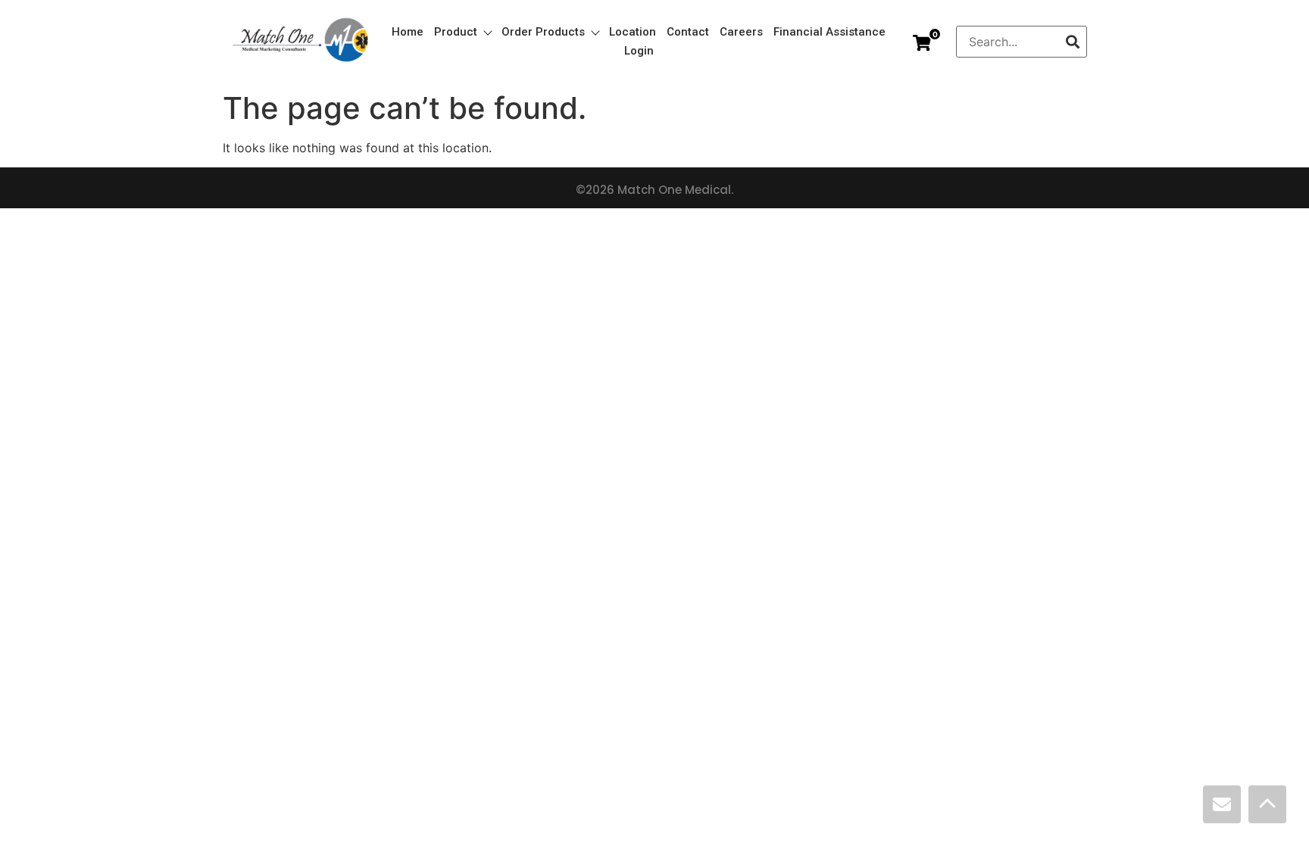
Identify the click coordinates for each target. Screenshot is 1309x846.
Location (632, 32)
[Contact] (1222, 804)
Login (639, 51)
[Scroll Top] (1267, 804)
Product (455, 32)
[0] (922, 43)
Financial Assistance (829, 32)
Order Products (543, 32)
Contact (688, 32)
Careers (741, 32)
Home (407, 32)
